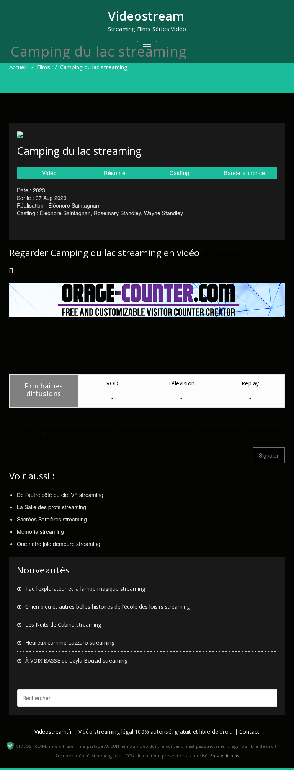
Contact (249, 731)
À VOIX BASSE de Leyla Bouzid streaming (76, 660)
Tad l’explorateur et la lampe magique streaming (85, 588)
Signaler (269, 455)
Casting (179, 173)
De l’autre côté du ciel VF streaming (60, 495)
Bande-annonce (244, 173)
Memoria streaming (40, 531)
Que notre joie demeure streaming (58, 543)
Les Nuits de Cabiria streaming (63, 624)
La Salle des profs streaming (51, 507)
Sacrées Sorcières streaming (52, 519)
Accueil (18, 67)
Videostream (146, 16)
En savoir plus (224, 756)
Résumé (114, 173)
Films (43, 67)
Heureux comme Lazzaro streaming (69, 642)
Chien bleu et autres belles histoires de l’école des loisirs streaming (107, 606)
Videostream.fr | (55, 731)
